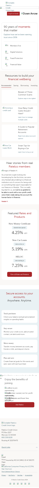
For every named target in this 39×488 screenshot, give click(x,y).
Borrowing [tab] (25, 85)
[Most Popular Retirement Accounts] (9, 133)
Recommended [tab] (6, 85)
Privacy (4, 475)
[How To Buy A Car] (9, 150)
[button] (3, 6)
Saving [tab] (15, 85)
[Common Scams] (9, 96)
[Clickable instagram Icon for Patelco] (21, 484)
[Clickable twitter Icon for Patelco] (25, 484)
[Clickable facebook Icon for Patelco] (18, 484)
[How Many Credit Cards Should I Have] (9, 114)
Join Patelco (25, 405)
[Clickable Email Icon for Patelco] (29, 484)
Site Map (19, 475)
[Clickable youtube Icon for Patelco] (14, 484)
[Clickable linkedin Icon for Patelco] (10, 484)
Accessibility (28, 475)
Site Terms (11, 475)
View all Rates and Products (19, 274)
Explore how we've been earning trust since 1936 (18, 35)
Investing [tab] (34, 85)
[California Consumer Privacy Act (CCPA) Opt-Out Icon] (19, 466)
